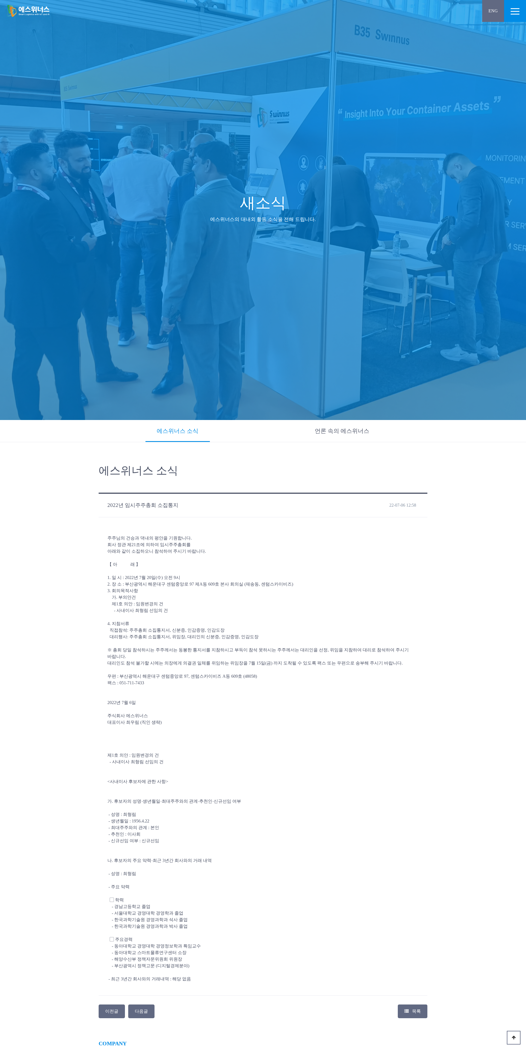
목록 (416, 1011)
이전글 (111, 1011)
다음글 (141, 1011)
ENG (493, 10)
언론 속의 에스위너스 (342, 431)
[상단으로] (514, 1038)
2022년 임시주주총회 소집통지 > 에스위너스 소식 (27, 11)
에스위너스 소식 (177, 431)
